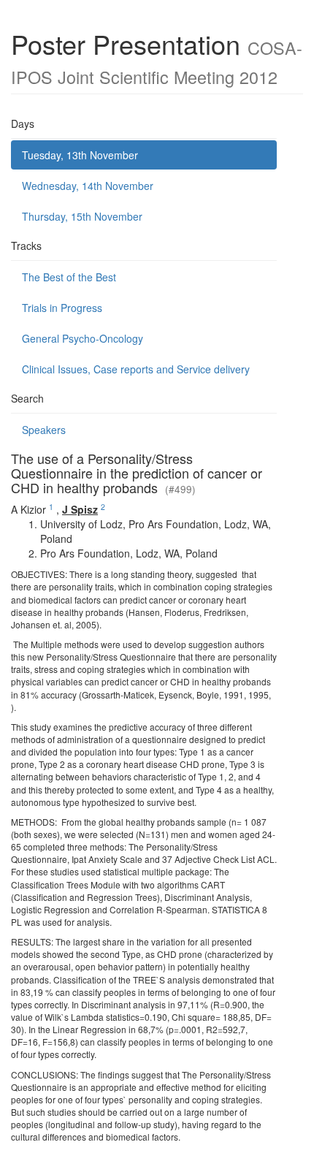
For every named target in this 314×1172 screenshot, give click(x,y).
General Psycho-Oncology (82, 338)
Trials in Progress (62, 307)
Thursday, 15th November (82, 216)
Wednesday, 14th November (87, 185)
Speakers (44, 429)
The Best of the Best (69, 277)
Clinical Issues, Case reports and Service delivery (136, 369)
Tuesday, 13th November (80, 155)
